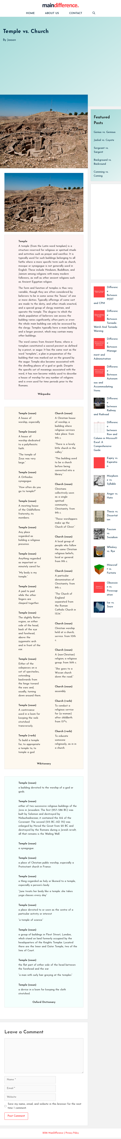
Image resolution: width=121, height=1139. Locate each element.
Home (30, 13)
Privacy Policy (72, 1133)
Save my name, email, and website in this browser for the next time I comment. (44, 1106)
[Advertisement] (60, 65)
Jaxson (11, 40)
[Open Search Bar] (93, 13)
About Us (52, 13)
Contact (75, 13)
